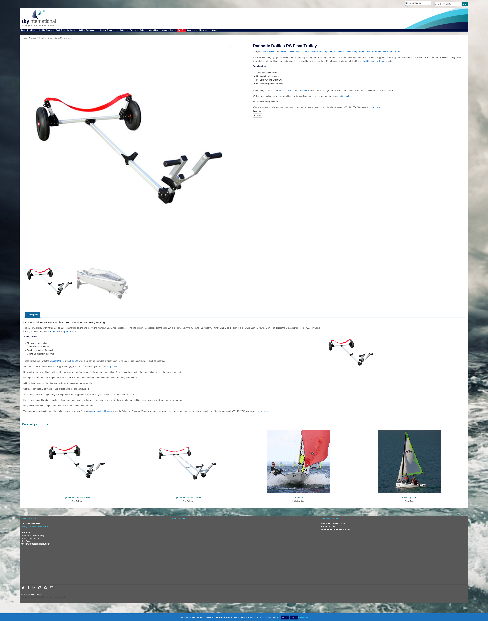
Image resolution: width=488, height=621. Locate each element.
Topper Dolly (364, 51)
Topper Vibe (384, 61)
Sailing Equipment (87, 30)
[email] (52, 588)
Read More (303, 617)
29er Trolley (295, 51)
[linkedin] (34, 588)
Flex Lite (303, 90)
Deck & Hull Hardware (65, 30)
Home (22, 30)
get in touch (344, 96)
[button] (231, 46)
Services (191, 30)
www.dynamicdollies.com (100, 411)
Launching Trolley (325, 51)
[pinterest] (46, 588)
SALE (180, 30)
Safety (123, 30)
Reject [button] (294, 617)
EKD (63, 597)
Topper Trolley (393, 51)
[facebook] (29, 588)
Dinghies (31, 30)
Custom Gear (168, 30)
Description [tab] (32, 315)
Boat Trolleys (41, 38)
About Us (203, 30)
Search (215, 30)
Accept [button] (284, 617)
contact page (374, 107)
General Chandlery (108, 30)
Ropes (133, 30)
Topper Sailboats (378, 51)
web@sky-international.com (34, 526)
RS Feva (338, 51)
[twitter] (23, 588)
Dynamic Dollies (308, 51)
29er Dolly (284, 51)
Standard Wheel (286, 90)
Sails (142, 30)
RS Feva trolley (350, 51)
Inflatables (153, 30)
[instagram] (40, 588)
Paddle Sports (45, 30)
